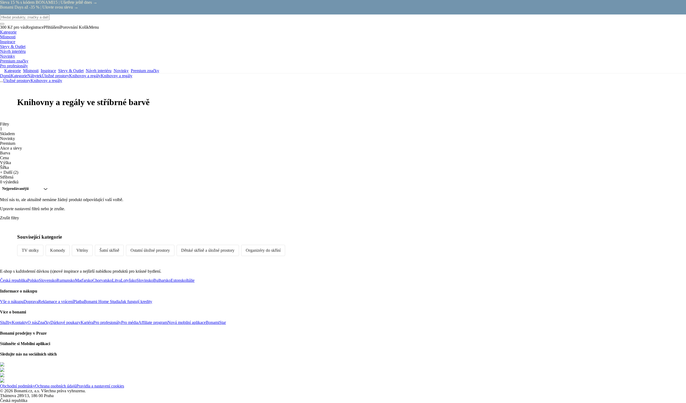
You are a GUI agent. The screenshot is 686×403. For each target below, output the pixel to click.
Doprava (31, 301)
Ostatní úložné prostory (150, 250)
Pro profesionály (107, 322)
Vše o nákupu (12, 301)
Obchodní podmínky (17, 386)
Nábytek (34, 75)
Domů (5, 75)
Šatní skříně (109, 250)
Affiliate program (152, 322)
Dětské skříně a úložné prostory (207, 250)
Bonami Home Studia (102, 301)
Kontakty (20, 322)
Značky (44, 322)
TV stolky (30, 250)
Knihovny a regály (116, 75)
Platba (78, 301)
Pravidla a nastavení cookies (100, 386)
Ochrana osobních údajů (55, 386)
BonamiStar (216, 322)
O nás (33, 322)
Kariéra (87, 322)
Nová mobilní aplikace (186, 322)
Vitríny (82, 250)
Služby (6, 322)
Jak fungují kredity (136, 301)
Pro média (129, 322)
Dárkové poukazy (65, 322)
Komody (57, 250)
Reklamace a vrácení (55, 301)
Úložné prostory (55, 75)
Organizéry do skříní (263, 250)
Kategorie (19, 75)
